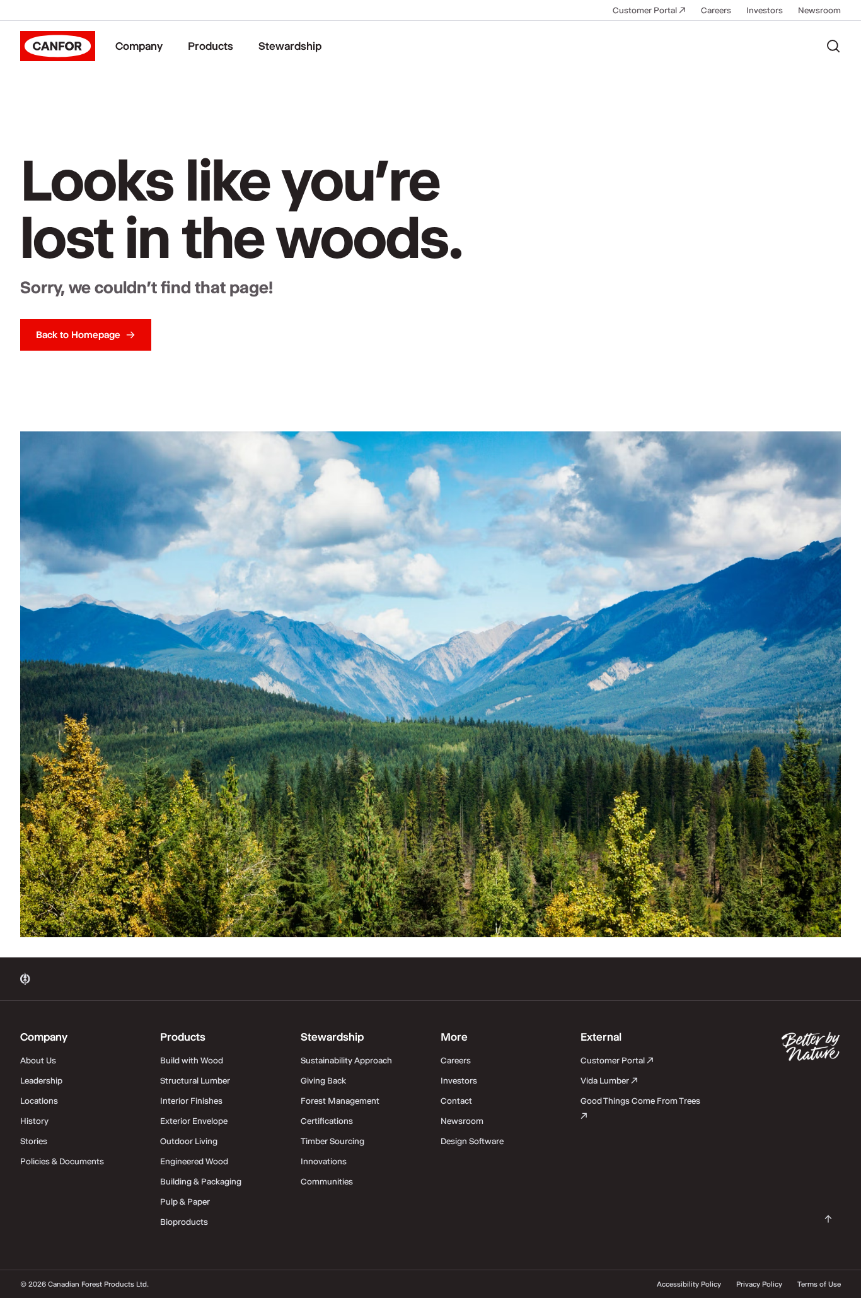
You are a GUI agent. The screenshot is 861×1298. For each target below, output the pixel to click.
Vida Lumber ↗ (609, 1080)
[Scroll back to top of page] (828, 1219)
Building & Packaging (200, 1181)
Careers (716, 10)
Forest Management (340, 1101)
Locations (39, 1101)
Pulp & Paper (185, 1201)
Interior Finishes (191, 1101)
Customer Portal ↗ (649, 10)
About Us (38, 1060)
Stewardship (289, 46)
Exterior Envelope (194, 1121)
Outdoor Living (188, 1141)
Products (210, 46)
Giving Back (323, 1080)
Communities (327, 1181)
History (34, 1121)
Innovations (324, 1161)
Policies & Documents (62, 1161)
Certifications (327, 1121)
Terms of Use (819, 1284)
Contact (456, 1101)
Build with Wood (191, 1060)
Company (139, 46)
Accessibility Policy (689, 1284)
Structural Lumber (195, 1080)
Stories (33, 1141)
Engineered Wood (194, 1161)
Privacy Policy (759, 1284)
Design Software (472, 1141)
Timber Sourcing (332, 1141)
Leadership (41, 1080)
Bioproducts (184, 1222)
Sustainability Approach (346, 1060)
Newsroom (819, 10)
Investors (764, 10)
